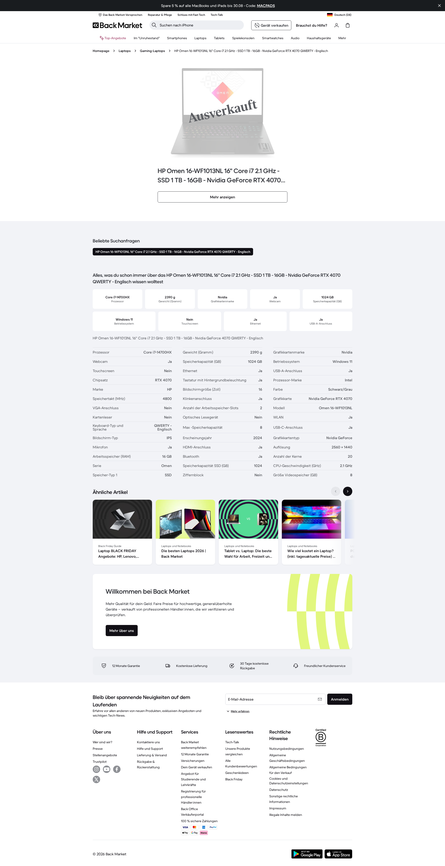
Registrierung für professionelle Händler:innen (193, 797)
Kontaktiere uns (148, 742)
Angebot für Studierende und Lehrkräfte (193, 779)
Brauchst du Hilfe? (311, 25)
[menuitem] (177, 38)
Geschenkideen (237, 773)
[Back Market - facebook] (117, 769)
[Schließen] (439, 5)
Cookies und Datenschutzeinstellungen (288, 780)
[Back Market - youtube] (106, 769)
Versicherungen (192, 761)
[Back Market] (117, 25)
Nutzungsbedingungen (286, 749)
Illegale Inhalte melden (285, 815)
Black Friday (233, 779)
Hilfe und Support (150, 749)
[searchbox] (200, 25)
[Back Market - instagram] (96, 769)
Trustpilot (100, 762)
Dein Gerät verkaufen (196, 767)
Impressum (277, 808)
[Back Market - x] (96, 779)
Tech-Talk (232, 742)
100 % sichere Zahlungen (199, 821)
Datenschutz (278, 790)
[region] (222, 533)
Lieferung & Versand (152, 755)
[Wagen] (347, 25)
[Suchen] (154, 25)
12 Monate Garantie (195, 754)
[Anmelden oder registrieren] (336, 25)
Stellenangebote (105, 755)
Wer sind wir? (102, 742)
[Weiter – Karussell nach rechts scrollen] (347, 491)
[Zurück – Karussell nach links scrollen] (335, 491)
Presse (98, 749)
